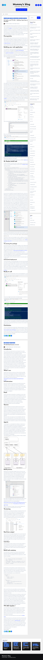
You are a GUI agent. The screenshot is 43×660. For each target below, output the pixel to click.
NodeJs (31, 162)
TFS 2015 (11, 18)
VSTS (31, 200)
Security (31, 166)
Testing (31, 173)
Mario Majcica (7, 23)
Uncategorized (16, 18)
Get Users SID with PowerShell (35, 59)
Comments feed (32, 222)
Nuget (31, 192)
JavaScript (32, 153)
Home (17, 9)
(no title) (31, 78)
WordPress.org (32, 224)
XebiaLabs (20, 18)
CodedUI (31, 135)
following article (17, 620)
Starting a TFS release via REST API (26, 648)
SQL (30, 141)
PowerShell (32, 164)
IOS (30, 132)
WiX (30, 204)
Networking (32, 155)
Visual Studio (32, 191)
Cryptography (32, 137)
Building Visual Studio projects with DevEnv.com (16, 648)
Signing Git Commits (33, 24)
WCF (31, 121)
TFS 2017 (31, 179)
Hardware (31, 146)
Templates (32, 194)
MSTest (31, 116)
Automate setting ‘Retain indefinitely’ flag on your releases (34, 65)
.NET (31, 106)
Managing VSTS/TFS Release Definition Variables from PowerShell (35, 72)
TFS (8, 18)
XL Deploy (24, 18)
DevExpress (32, 112)
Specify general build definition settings (20, 250)
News (31, 157)
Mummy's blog (21, 4)
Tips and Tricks (32, 182)
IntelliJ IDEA (32, 151)
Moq (31, 114)
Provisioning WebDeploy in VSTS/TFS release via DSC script (34, 53)
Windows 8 (32, 202)
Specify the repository (10, 52)
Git (30, 144)
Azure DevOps (32, 126)
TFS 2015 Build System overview (11, 344)
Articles (5, 18)
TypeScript (32, 184)
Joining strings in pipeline (34, 61)
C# (30, 110)
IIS (30, 148)
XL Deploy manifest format (26, 164)
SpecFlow (31, 171)
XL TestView (32, 210)
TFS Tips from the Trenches (34, 96)
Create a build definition (20, 50)
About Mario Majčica (23, 9)
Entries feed (32, 220)
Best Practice (32, 128)
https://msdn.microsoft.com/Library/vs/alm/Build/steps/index (14, 502)
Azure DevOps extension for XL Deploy (36, 648)
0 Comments (18, 23)
